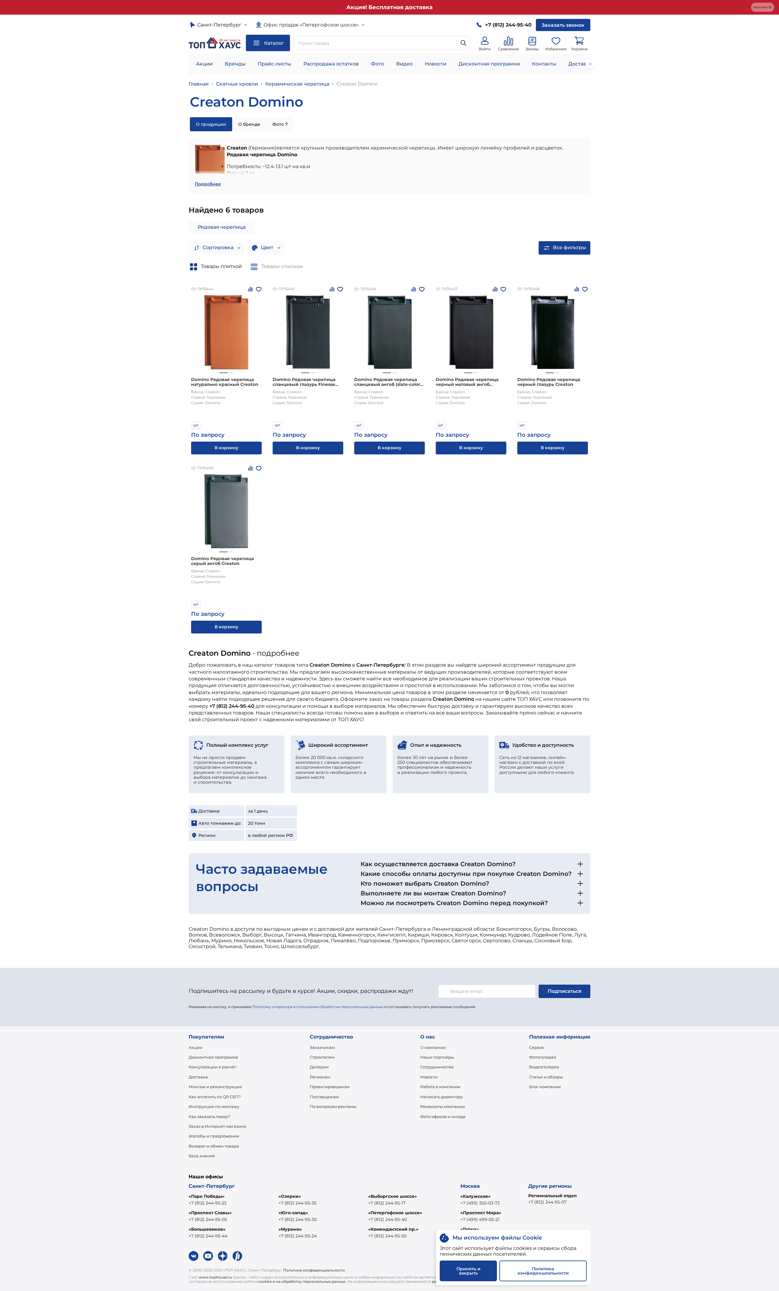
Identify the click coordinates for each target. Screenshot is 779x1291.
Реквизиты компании (442, 1106)
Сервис (536, 1047)
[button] (223, 372)
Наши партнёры (437, 1057)
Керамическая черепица (297, 84)
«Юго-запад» (293, 1212)
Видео (404, 64)
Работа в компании (440, 1086)
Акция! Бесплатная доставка (389, 7)
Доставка (198, 1076)
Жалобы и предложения (214, 1136)
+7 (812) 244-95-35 (297, 1203)
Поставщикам (324, 1096)
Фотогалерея (542, 1057)
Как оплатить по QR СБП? (215, 1096)
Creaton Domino (357, 84)
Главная (199, 84)
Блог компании (545, 1086)
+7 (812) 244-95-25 (208, 1203)
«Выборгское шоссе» (392, 1196)
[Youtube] (208, 1256)
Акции (204, 64)
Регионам (320, 1076)
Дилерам (319, 1066)
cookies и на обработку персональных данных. (302, 1281)
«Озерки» (289, 1196)
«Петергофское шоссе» (395, 1212)
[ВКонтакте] (193, 1256)
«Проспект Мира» (480, 1212)
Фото (377, 64)
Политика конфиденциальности (314, 1270)
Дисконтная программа (489, 64)
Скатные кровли (237, 84)
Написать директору (441, 1096)
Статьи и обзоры (546, 1076)
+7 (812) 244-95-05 (208, 1219)
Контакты (544, 64)
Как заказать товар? (209, 1116)
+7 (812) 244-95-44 (208, 1236)
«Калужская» (475, 1196)
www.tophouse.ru (215, 1277)
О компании (433, 1047)
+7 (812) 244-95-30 (297, 1219)
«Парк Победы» (207, 1196)
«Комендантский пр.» (393, 1229)
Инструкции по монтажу (214, 1106)
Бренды (235, 64)
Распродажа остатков (331, 64)
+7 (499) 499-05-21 (479, 1219)
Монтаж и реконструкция (215, 1086)
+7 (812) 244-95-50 (387, 1236)
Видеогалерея (544, 1066)
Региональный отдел (552, 1195)
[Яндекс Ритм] (237, 1256)
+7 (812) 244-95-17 (386, 1203)
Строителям (322, 1057)
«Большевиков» (207, 1229)
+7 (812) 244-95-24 (297, 1236)
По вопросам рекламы (333, 1106)
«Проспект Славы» (210, 1212)
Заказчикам (322, 1047)
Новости (435, 64)
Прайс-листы (274, 64)
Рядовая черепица (222, 227)
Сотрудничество (437, 1066)
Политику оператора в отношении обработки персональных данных (317, 1006)
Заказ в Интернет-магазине (217, 1126)
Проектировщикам (330, 1086)
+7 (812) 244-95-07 (547, 1202)
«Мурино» (290, 1229)
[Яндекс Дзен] (223, 1256)
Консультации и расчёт (212, 1066)
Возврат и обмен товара (214, 1146)
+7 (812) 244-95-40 (387, 1219)
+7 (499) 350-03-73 (480, 1203)
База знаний (202, 1155)
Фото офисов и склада (443, 1116)
